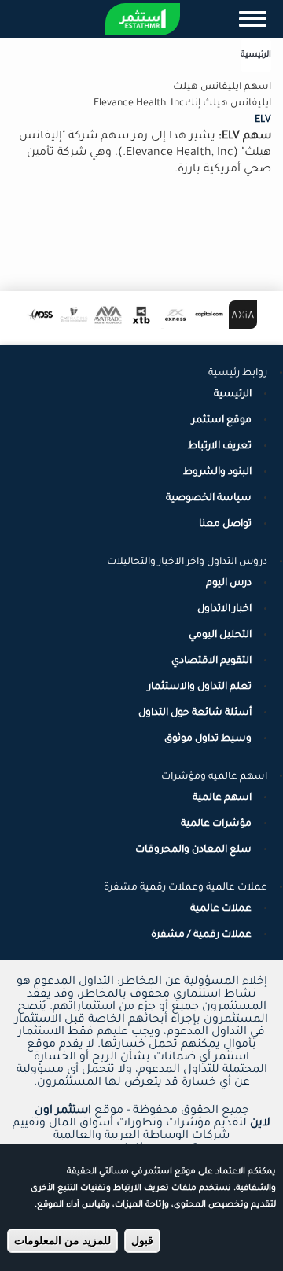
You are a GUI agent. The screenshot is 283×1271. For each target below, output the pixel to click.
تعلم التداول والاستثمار (200, 687)
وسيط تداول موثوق (208, 739)
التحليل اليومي (220, 635)
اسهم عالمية (222, 798)
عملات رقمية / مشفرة (201, 935)
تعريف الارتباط (220, 446)
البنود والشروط (217, 472)
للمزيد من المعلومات (62, 1240)
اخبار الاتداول (224, 609)
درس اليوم (229, 583)
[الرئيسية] (142, 19)
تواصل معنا (225, 524)
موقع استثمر (222, 420)
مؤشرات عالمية (216, 824)
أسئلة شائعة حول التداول (195, 713)
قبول (142, 1240)
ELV (263, 120)
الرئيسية (256, 55)
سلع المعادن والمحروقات (193, 850)
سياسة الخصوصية (209, 498)
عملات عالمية (221, 909)
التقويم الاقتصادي (211, 661)
